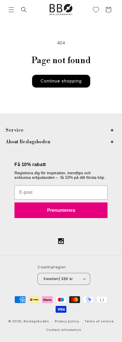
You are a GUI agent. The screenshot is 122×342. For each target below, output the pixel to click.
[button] (11, 9)
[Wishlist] (96, 9)
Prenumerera (61, 210)
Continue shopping (61, 81)
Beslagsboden (36, 321)
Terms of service (99, 321)
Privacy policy (67, 321)
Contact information (63, 330)
